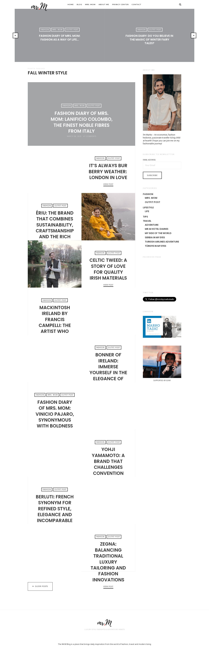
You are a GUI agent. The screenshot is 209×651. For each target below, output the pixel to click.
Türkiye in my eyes (155, 246)
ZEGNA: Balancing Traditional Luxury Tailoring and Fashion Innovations (54, 548)
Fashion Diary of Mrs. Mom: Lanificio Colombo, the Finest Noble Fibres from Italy (82, 122)
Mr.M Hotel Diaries (156, 229)
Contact (136, 4)
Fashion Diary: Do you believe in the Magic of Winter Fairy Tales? (149, 39)
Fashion (45, 29)
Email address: (149, 160)
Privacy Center (120, 4)
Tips (145, 216)
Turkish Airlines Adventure (162, 241)
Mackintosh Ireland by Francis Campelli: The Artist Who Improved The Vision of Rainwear (108, 311)
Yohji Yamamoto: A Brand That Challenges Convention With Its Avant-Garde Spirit (54, 453)
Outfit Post (72, 29)
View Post (59, 45)
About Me (104, 4)
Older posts (41, 586)
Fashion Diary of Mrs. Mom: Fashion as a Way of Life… (59, 37)
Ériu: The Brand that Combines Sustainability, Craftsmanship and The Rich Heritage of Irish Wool (108, 216)
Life (147, 211)
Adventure (151, 224)
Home (71, 4)
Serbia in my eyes (155, 237)
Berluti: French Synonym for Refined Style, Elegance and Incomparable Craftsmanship (108, 500)
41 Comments (89, 136)
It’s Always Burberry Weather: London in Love (54, 169)
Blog (79, 4)
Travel (147, 221)
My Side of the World (158, 233)
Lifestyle (148, 207)
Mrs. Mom (90, 4)
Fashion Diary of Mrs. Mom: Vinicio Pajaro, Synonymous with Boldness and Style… (108, 406)
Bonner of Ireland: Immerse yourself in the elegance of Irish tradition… (54, 358)
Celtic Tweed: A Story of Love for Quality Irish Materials (54, 264)
